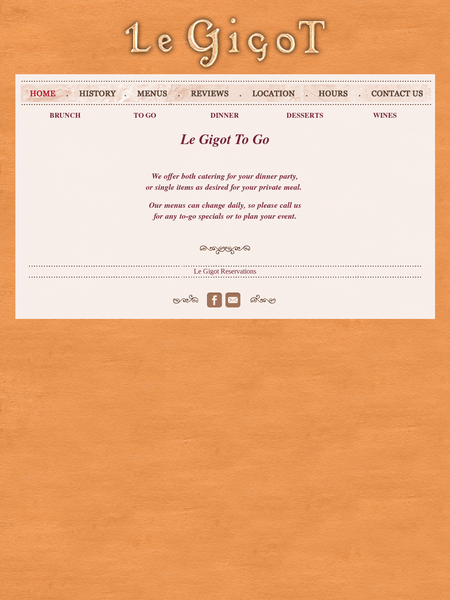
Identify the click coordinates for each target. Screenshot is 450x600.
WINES (385, 115)
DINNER (224, 115)
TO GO (145, 115)
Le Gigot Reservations (225, 271)
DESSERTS (305, 115)
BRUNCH (65, 115)
